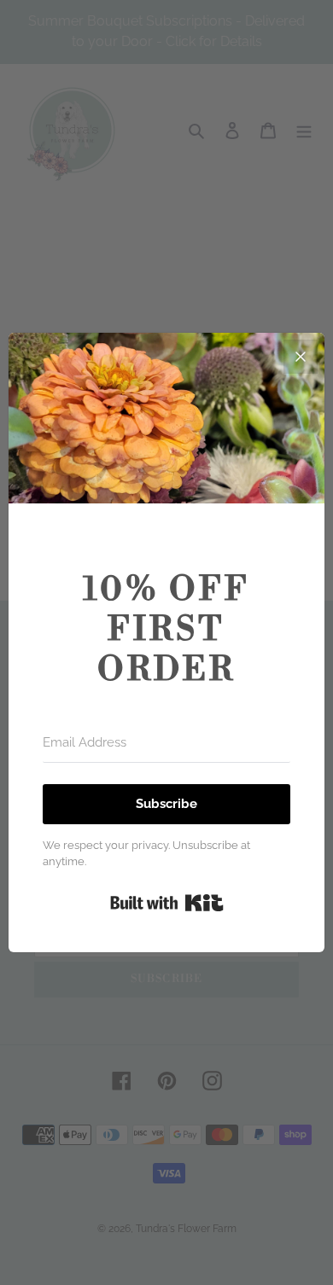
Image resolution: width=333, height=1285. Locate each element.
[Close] (300, 357)
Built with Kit (167, 902)
